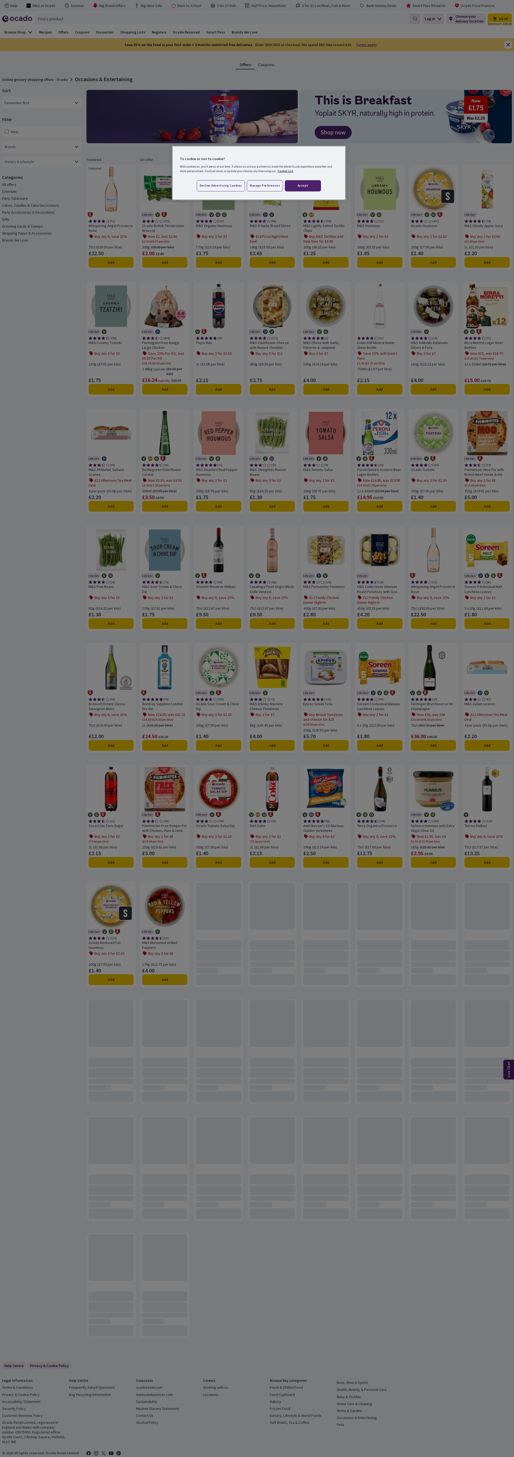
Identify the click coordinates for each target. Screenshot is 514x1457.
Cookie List (285, 171)
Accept (303, 185)
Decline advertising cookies (221, 185)
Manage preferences (265, 185)
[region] (259, 173)
